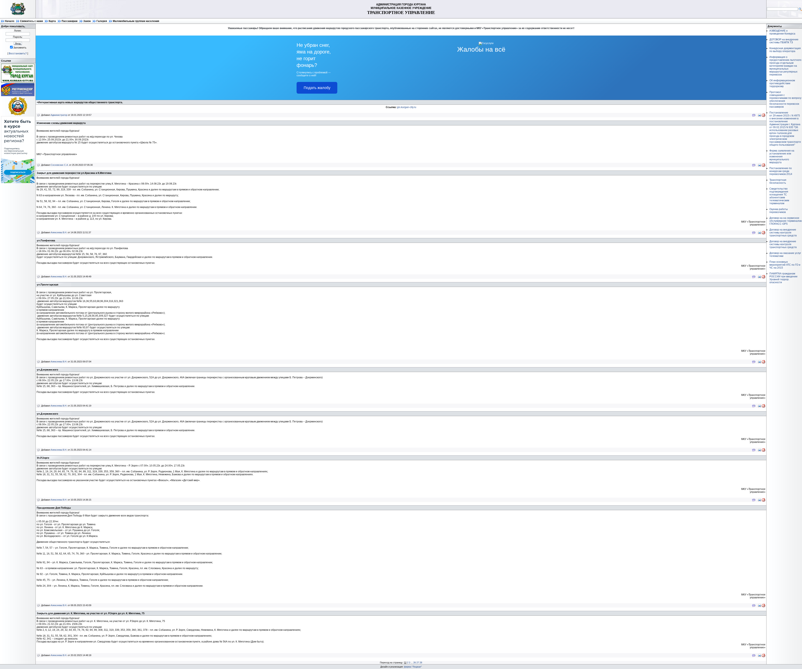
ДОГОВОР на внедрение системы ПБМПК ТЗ (783, 41)
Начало (9, 21)
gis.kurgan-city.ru (406, 107)
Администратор (59, 115)
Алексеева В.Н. (59, 232)
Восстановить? (18, 53)
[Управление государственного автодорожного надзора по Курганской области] (17, 95)
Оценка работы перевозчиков (778, 211)
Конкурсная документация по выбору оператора (785, 50)
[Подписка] (17, 182)
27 (417, 662)
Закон (87, 21)
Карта (52, 21)
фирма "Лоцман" (413, 666)
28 (421, 662)
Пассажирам (69, 21)
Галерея (101, 21)
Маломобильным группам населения (136, 21)
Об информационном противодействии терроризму (782, 83)
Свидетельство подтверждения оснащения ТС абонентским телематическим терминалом (779, 196)
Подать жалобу (317, 88)
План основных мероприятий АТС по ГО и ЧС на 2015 (784, 264)
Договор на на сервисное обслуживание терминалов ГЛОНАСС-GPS (785, 221)
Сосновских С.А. (60, 165)
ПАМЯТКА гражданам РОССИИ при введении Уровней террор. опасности (783, 278)
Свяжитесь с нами (31, 21)
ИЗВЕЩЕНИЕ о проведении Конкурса (782, 32)
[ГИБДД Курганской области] (17, 114)
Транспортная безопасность (777, 181)
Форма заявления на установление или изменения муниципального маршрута (781, 156)
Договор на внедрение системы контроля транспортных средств (783, 232)
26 (414, 662)
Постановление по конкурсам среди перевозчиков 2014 (780, 171)
